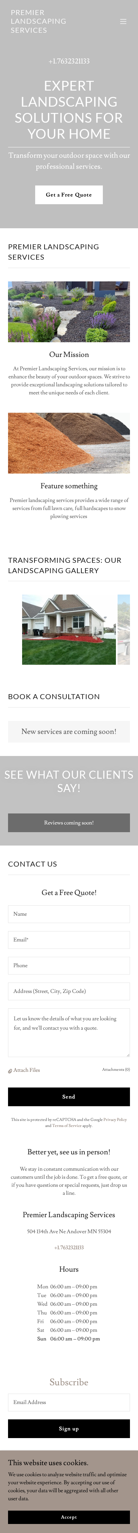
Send (68, 1097)
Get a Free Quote (69, 194)
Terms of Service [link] (67, 1125)
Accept (69, 1517)
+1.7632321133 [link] (69, 61)
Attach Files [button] (26, 1070)
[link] (51, 31)
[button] (123, 21)
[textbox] (69, 914)
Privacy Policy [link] (115, 1119)
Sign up (69, 1428)
